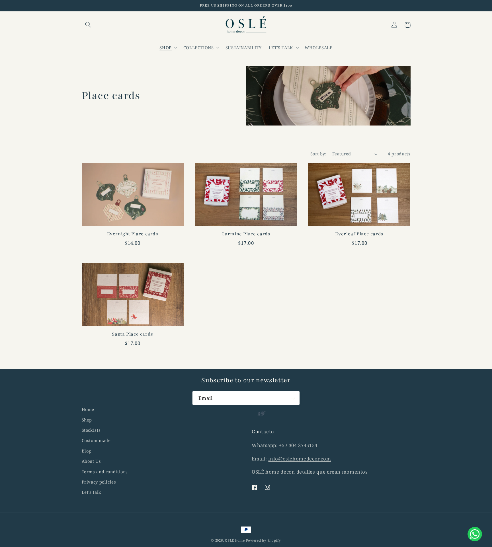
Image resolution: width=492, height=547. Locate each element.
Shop (87, 420)
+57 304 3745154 (298, 445)
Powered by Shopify (263, 540)
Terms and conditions (105, 471)
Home (88, 409)
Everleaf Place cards (359, 234)
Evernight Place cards (132, 234)
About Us (91, 461)
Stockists (91, 430)
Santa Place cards (132, 334)
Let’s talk (91, 492)
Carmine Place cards (246, 234)
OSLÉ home (235, 540)
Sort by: (318, 154)
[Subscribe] (293, 398)
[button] (88, 24)
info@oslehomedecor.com (299, 458)
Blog (86, 451)
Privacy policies (99, 482)
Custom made (96, 440)
